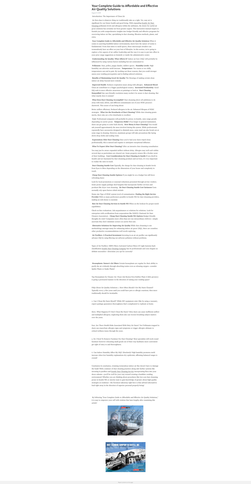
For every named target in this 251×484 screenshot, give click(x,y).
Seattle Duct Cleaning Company (114, 249)
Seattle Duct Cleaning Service (122, 371)
